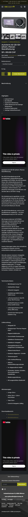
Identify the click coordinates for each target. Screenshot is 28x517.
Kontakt (10, 499)
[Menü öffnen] (2, 6)
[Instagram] (5, 489)
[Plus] (9, 74)
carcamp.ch (17, 511)
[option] (14, 23)
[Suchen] (21, 7)
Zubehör (4, 506)
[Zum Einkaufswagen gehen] (25, 7)
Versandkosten (12, 55)
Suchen (4, 499)
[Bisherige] (3, 23)
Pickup (11, 505)
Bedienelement (6, 61)
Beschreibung (6, 83)
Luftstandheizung (14, 42)
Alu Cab (20, 503)
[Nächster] (24, 23)
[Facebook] (2, 489)
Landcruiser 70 (11, 503)
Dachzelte (4, 505)
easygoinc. (5, 42)
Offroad (17, 505)
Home (3, 503)
